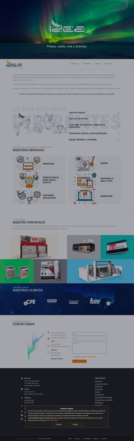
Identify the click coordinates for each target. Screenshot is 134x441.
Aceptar (75, 424)
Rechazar (59, 424)
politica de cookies (52, 420)
